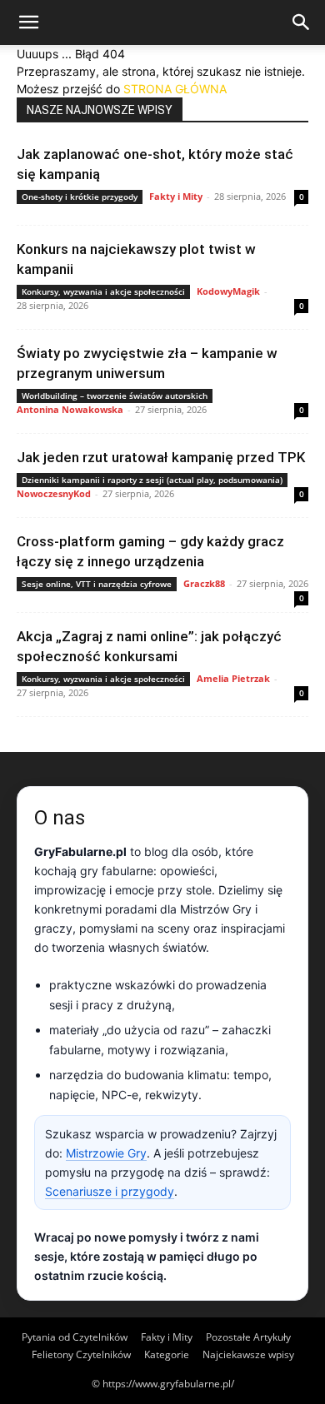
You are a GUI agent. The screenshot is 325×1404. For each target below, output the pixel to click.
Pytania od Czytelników (75, 1337)
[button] (28, 22)
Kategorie (166, 1354)
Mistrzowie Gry (106, 1153)
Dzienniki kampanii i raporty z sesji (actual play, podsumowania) (152, 479)
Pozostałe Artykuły (248, 1337)
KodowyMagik (228, 291)
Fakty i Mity (175, 196)
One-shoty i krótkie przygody (80, 196)
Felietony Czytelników (81, 1354)
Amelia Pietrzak (233, 678)
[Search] (301, 22)
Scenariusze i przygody (109, 1191)
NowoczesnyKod (54, 493)
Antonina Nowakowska (70, 409)
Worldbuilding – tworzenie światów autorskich (115, 395)
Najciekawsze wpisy (248, 1354)
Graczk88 (204, 583)
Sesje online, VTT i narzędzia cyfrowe (97, 584)
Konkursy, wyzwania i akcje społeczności (103, 291)
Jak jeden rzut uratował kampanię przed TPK (161, 457)
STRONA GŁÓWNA (175, 89)
